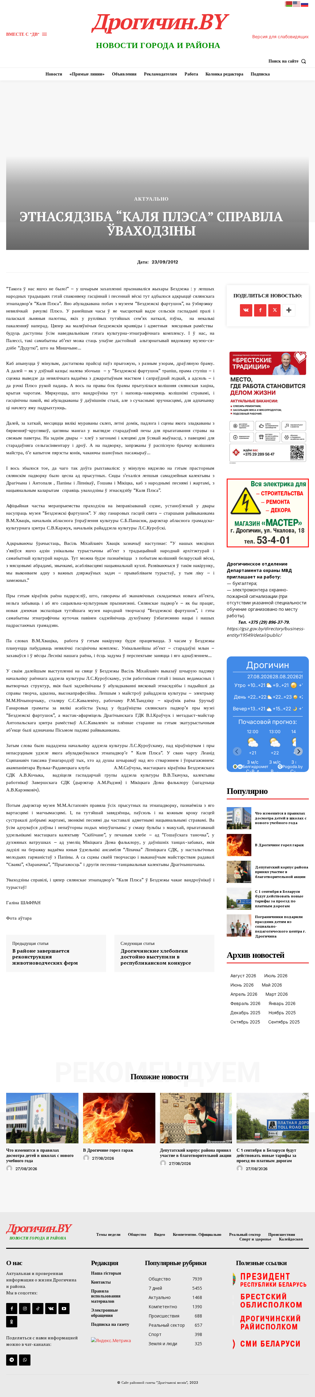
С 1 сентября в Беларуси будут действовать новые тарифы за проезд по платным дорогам (279, 898)
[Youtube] (64, 1308)
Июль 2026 (276, 975)
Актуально (151, 199)
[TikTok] (37, 1308)
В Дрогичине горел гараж (279, 845)
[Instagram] (24, 1308)
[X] (274, 310)
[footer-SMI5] (271, 1344)
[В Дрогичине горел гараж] (239, 845)
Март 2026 (276, 994)
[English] (297, 3)
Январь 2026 (282, 1003)
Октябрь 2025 (245, 1021)
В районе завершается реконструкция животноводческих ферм (45, 957)
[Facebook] (260, 310)
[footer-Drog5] (271, 1322)
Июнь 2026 (242, 984)
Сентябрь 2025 (284, 1021)
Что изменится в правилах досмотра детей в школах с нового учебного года (280, 818)
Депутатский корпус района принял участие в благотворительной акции (281, 872)
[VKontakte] (50, 1308)
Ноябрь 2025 (282, 1012)
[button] (289, 61)
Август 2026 (243, 975)
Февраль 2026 (245, 1003)
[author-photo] (10, 1168)
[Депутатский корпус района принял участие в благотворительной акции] (239, 872)
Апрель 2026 (243, 994)
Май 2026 (272, 984)
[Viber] (24, 1360)
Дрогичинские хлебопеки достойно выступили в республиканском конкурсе (156, 957)
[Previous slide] (237, 751)
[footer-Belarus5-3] (271, 1279)
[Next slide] (298, 751)
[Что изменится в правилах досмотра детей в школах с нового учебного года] (239, 818)
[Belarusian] (289, 3)
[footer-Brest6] (271, 1301)
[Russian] (305, 3)
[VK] (246, 310)
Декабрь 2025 (245, 1012)
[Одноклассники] (11, 1321)
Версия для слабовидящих (280, 36)
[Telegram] (11, 1360)
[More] (288, 310)
